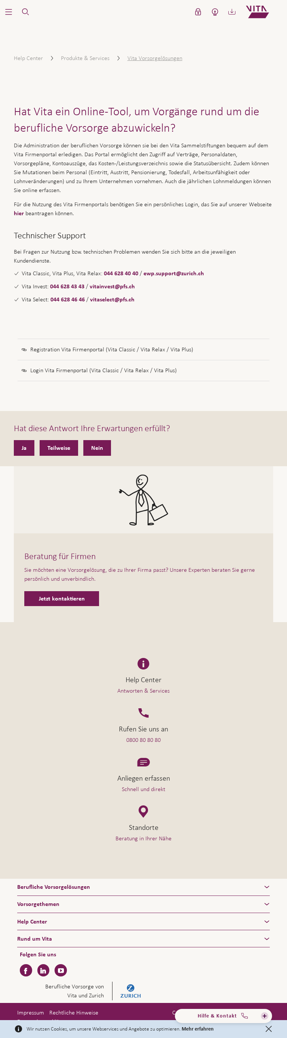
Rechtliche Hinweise (73, 1012)
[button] (8, 12)
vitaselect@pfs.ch (112, 299)
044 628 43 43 (67, 286)
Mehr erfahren (198, 1029)
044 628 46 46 (67, 299)
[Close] (268, 1029)
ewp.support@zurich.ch (174, 273)
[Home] (263, 12)
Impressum (30, 1012)
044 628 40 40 (121, 273)
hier (19, 213)
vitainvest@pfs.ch (112, 286)
